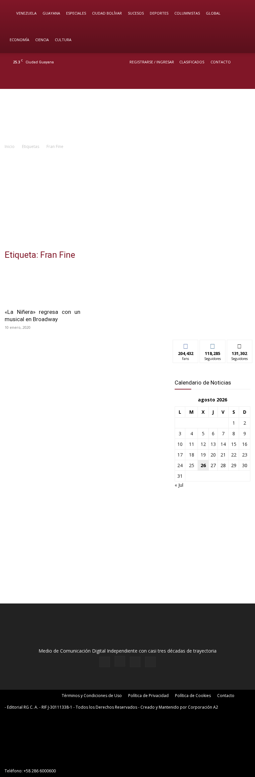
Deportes (159, 13)
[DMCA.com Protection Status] (54, 759)
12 (203, 444)
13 (213, 444)
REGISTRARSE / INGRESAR (151, 61)
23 (244, 455)
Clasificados (191, 61)
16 (244, 444)
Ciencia (42, 39)
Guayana (51, 13)
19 (203, 455)
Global (213, 13)
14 (223, 444)
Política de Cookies (193, 695)
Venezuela (26, 13)
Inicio (10, 146)
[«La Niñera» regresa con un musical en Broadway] (42, 285)
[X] (232, 80)
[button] (240, 13)
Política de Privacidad (148, 695)
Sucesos (136, 13)
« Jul (179, 485)
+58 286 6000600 (40, 771)
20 (213, 455)
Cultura (63, 39)
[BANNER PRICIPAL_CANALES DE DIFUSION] (127, 116)
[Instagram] (221, 80)
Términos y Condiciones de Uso (92, 695)
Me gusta (186, 344)
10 (180, 444)
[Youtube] (243, 80)
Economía (19, 39)
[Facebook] (210, 80)
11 (191, 444)
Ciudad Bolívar (107, 13)
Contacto (221, 61)
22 (233, 455)
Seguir (213, 344)
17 (180, 455)
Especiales (76, 13)
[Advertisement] (127, 200)
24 (180, 465)
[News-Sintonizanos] (212, 323)
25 (191, 465)
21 (223, 455)
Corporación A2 (203, 707)
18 (191, 455)
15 (233, 444)
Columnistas (187, 13)
